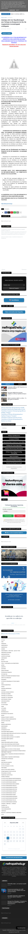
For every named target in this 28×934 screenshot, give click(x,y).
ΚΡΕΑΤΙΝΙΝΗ (3, 702)
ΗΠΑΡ (2, 683)
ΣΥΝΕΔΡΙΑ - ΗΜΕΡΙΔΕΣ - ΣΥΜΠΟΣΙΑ (8, 803)
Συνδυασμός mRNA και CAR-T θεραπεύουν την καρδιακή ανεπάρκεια (17, 388)
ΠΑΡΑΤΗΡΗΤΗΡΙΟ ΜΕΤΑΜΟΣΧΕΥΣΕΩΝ (14, 857)
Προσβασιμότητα (21, 927)
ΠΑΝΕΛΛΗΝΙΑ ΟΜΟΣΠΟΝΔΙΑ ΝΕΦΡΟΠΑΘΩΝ (10, 744)
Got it (17, 10)
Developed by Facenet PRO (14, 932)
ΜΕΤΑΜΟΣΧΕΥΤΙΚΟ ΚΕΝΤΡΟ (7, 713)
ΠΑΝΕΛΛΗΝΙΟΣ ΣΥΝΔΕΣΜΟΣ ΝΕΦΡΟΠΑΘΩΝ (10, 756)
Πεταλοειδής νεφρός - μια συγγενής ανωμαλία (18, 14)
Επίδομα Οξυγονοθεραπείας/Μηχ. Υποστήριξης (14, 452)
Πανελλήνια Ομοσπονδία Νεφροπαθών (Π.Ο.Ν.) (13, 409)
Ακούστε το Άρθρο (7, 33)
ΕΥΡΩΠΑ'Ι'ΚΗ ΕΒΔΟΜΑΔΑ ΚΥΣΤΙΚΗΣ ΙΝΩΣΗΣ (10, 681)
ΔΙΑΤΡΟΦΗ (3, 668)
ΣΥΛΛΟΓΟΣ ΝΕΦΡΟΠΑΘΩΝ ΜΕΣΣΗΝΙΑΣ (9, 798)
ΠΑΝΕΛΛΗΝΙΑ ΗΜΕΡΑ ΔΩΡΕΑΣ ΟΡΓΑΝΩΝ (9, 742)
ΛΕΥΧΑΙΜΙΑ (3, 708)
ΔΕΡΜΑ (2, 665)
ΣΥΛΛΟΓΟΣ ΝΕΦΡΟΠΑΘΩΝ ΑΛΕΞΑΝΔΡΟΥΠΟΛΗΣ (11, 780)
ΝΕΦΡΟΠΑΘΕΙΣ (4, 726)
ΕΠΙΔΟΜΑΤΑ (9, 17)
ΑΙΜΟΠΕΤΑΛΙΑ (4, 647)
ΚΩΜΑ (2, 706)
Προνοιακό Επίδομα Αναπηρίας (14, 459)
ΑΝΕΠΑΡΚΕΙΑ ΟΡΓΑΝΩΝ (6, 652)
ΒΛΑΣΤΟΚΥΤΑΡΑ (4, 661)
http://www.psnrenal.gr (6, 203)
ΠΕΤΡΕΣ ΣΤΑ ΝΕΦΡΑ (5, 764)
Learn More (12, 10)
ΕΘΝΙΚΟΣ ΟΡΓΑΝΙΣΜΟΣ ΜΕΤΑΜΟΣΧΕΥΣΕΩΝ (10, 675)
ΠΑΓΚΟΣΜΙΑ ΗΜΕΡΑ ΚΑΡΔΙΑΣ (7, 735)
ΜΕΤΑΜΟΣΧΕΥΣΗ (4, 711)
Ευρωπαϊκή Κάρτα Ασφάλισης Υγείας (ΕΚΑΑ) (14, 442)
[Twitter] (8, 212)
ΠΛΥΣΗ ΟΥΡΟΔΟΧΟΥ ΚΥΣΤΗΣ (7, 765)
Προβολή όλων (24, 216)
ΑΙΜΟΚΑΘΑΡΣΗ (4, 645)
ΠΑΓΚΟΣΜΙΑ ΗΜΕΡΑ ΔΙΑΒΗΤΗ (7, 731)
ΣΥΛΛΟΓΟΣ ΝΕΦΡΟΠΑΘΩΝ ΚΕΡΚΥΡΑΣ (9, 789)
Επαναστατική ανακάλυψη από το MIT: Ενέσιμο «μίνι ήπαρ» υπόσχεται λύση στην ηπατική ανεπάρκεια (16, 890)
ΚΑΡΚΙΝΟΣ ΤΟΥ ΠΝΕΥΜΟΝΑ (7, 697)
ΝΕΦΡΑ (2, 722)
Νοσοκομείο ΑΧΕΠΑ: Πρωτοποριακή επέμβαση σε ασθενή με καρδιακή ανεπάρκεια (17, 393)
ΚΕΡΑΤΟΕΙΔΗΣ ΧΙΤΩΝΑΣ (6, 699)
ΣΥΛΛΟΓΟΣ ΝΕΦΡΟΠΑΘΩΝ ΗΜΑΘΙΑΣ (8, 782)
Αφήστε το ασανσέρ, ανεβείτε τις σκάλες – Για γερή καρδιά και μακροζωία (17, 399)
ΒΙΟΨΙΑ (2, 659)
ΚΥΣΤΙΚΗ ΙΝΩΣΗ (4, 704)
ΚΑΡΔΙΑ (2, 686)
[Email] (17, 212)
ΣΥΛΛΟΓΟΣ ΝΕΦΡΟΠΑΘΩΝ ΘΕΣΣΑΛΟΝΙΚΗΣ (10, 783)
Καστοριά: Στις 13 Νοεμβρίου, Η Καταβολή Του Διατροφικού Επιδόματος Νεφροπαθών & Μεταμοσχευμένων (17, 902)
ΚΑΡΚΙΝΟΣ (3, 690)
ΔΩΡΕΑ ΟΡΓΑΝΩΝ (5, 670)
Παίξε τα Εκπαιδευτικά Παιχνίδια (14, 312)
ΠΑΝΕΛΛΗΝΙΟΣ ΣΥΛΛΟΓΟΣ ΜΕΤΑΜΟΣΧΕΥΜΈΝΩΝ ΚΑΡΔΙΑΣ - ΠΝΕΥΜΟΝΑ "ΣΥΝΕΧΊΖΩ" (13, 751)
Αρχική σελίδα (4, 17)
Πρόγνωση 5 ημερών (14, 288)
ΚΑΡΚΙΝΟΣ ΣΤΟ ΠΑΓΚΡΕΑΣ (6, 695)
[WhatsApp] (14, 212)
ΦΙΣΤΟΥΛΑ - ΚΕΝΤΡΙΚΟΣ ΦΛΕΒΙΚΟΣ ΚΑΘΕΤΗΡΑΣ (11, 812)
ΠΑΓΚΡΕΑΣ (3, 740)
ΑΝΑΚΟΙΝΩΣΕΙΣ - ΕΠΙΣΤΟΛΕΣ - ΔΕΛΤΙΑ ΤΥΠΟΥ (10, 650)
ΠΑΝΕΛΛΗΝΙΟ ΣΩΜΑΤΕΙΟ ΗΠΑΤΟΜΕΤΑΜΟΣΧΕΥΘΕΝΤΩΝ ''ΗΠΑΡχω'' (12, 746)
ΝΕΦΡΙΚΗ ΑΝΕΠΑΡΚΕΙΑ (6, 724)
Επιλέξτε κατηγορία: (7, 509)
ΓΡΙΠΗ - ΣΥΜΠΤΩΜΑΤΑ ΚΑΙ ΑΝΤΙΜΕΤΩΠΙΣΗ (10, 663)
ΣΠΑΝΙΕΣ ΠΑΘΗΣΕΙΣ (5, 776)
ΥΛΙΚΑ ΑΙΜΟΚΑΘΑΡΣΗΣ (6, 809)
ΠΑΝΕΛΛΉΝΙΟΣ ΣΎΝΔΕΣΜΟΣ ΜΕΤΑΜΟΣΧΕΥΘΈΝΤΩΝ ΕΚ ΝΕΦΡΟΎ (12, 754)
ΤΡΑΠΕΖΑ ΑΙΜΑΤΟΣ (5, 807)
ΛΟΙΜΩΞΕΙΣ (3, 710)
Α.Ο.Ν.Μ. (3, 640)
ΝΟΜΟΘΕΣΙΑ (4, 728)
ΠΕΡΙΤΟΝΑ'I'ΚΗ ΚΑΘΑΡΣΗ (6, 762)
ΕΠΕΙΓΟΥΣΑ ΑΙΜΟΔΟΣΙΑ (6, 677)
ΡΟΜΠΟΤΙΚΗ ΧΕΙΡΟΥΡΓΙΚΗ (6, 774)
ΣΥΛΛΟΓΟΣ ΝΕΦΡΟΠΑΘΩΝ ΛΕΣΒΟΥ (8, 794)
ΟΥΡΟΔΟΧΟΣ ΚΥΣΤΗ (5, 729)
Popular (8, 384)
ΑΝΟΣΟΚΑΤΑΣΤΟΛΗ (5, 654)
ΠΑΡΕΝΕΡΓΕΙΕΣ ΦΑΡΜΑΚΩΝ (7, 758)
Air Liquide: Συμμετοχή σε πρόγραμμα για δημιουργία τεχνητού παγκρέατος (16, 896)
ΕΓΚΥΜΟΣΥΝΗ (4, 674)
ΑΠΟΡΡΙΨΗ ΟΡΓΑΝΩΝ (5, 656)
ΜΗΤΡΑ (2, 715)
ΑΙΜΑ (2, 641)
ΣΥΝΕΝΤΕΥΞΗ (4, 805)
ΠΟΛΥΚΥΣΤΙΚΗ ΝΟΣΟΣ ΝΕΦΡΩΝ (7, 769)
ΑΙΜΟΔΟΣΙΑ (3, 643)
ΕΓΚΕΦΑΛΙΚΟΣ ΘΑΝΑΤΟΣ (6, 672)
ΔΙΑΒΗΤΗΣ (3, 666)
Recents (20, 384)
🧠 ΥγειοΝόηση (14, 300)
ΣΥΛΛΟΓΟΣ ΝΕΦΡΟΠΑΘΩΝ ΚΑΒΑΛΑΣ (8, 785)
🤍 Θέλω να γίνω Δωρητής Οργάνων (14, 532)
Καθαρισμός (20, 515)
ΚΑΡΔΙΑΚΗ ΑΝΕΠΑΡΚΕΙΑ (6, 688)
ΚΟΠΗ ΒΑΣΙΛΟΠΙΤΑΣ (5, 701)
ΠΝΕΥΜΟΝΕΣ (4, 767)
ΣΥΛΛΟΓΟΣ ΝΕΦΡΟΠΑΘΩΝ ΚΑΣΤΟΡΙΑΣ (9, 787)
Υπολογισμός (8, 515)
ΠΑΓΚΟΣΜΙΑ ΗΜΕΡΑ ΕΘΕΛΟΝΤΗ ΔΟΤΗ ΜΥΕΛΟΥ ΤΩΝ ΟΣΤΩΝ (13, 733)
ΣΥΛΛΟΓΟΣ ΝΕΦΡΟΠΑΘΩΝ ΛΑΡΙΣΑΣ (8, 792)
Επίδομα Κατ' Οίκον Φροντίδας (14, 445)
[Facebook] (6, 212)
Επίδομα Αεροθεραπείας (14, 435)
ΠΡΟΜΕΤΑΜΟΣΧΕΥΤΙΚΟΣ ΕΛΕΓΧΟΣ (8, 771)
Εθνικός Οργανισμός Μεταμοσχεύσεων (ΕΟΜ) (12, 407)
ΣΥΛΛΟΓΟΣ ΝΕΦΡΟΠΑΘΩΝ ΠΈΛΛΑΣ (8, 800)
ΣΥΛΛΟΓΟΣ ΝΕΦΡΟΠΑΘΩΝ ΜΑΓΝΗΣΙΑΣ (9, 796)
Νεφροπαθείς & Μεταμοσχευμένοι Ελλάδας (17, 930)
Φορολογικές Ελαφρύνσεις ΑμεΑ (14, 463)
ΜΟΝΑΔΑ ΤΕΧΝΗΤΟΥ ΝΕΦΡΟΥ (7, 717)
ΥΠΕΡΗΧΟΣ (3, 810)
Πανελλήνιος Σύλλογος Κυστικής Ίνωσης (11, 417)
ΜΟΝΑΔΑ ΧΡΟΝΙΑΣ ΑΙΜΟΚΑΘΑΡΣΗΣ (8, 719)
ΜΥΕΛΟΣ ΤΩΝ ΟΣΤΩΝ (5, 720)
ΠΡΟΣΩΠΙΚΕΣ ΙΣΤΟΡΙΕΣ (6, 773)
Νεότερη (3, 269)
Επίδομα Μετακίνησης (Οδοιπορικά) (14, 448)
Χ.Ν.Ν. (2, 814)
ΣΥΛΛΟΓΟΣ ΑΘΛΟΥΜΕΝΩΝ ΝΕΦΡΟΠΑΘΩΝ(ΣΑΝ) (11, 778)
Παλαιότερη (24, 269)
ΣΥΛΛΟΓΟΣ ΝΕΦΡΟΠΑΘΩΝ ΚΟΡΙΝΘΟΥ (9, 791)
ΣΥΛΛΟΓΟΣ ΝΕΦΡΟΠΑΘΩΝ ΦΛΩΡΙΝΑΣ (9, 801)
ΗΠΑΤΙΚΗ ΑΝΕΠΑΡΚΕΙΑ (6, 684)
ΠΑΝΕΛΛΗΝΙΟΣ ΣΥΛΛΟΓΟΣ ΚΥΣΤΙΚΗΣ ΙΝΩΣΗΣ (10, 749)
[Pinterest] (11, 212)
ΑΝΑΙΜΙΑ (3, 649)
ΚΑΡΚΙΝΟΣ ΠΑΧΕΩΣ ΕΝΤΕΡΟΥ (7, 692)
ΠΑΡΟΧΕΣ (3, 760)
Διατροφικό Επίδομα (14, 438)
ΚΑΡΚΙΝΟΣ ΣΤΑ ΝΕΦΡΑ (6, 693)
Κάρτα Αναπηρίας (14, 456)
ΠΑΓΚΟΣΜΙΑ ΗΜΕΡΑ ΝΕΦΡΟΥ (7, 738)
